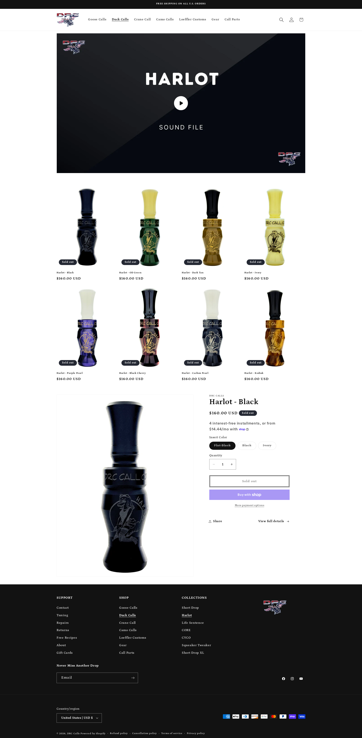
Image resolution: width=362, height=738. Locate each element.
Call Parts (126, 653)
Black (249, 447)
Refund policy (119, 733)
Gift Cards (65, 653)
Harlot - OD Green (130, 272)
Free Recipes (67, 638)
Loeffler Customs (132, 638)
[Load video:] (181, 103)
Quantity (215, 455)
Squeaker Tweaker (196, 645)
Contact (63, 608)
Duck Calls (127, 615)
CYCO (186, 638)
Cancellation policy (144, 733)
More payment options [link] (249, 505)
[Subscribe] (133, 678)
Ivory (269, 447)
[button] (281, 20)
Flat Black (224, 447)
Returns (63, 630)
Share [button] (217, 521)
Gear (123, 645)
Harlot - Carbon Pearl (195, 373)
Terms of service (171, 733)
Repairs (63, 623)
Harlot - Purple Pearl (70, 373)
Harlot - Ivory (252, 272)
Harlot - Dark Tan (192, 272)
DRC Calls (73, 733)
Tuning (62, 615)
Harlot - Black (65, 272)
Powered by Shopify (93, 733)
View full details (271, 521)
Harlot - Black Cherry (132, 373)
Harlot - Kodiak (254, 373)
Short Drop (190, 608)
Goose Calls (128, 608)
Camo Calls (128, 630)
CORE (186, 630)
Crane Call (127, 623)
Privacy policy (196, 733)
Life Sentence (193, 623)
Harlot (187, 615)
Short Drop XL (193, 653)
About (61, 645)
